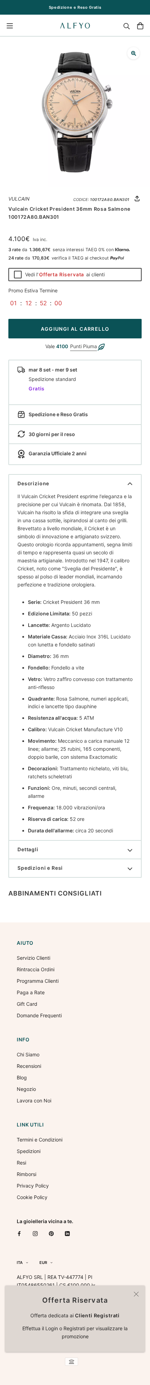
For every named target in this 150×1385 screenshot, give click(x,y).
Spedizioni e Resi (40, 868)
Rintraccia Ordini (35, 969)
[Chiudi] (136, 1294)
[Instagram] (35, 1233)
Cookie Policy (32, 1197)
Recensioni (29, 1066)
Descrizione (33, 483)
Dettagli (27, 849)
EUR (43, 1262)
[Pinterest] (51, 1233)
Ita (20, 1262)
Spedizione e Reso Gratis (75, 7)
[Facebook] (19, 1233)
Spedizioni (28, 1151)
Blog (22, 1077)
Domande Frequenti (39, 1015)
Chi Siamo (28, 1054)
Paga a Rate (31, 992)
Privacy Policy (33, 1186)
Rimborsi (26, 1174)
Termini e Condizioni (39, 1140)
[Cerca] (126, 26)
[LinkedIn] (67, 1233)
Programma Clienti (38, 981)
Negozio (26, 1089)
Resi (21, 1163)
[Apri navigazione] (9, 25)
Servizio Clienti (33, 958)
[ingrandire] (133, 53)
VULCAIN (19, 199)
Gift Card (27, 1004)
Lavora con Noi (34, 1100)
